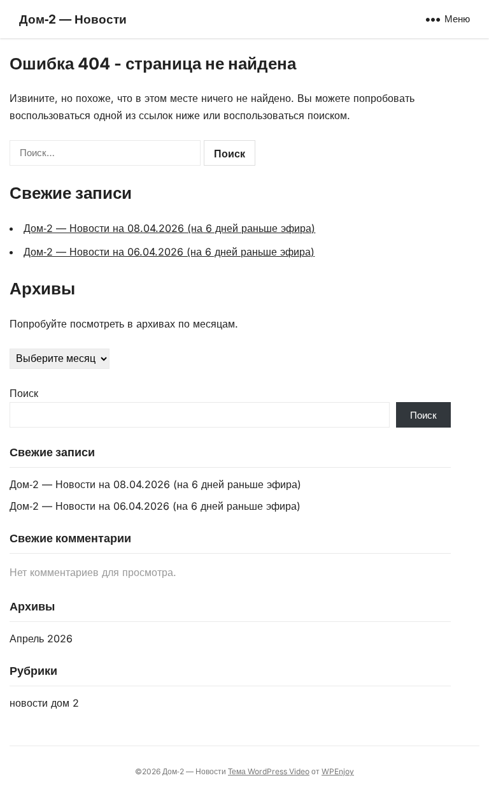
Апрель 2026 (41, 638)
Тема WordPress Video (268, 771)
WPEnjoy (338, 771)
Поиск (24, 393)
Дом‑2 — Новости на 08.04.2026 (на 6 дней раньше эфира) (169, 228)
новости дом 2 (44, 702)
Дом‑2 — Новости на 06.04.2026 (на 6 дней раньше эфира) (169, 251)
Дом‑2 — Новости (73, 19)
